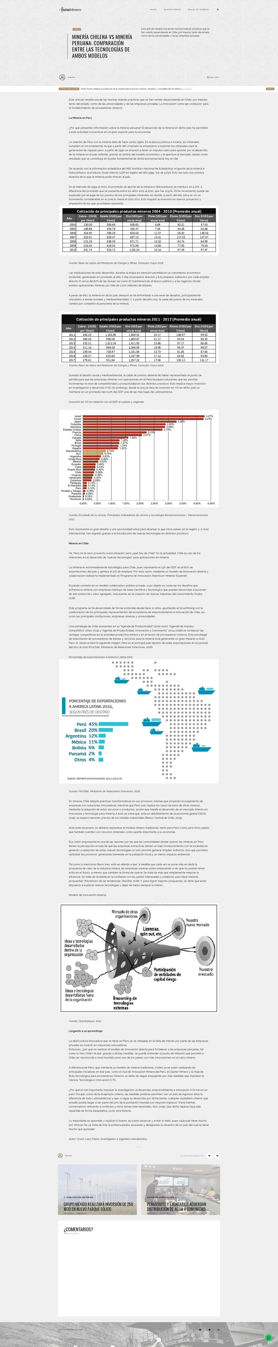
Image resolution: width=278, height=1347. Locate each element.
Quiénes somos (172, 9)
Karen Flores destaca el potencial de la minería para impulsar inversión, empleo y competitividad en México (136, 89)
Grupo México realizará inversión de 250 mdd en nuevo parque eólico (98, 1206)
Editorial (71, 77)
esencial (81, 1213)
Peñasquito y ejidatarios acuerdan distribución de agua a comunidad (176, 1206)
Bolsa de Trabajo (198, 9)
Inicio (153, 9)
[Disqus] (139, 1273)
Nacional (69, 1213)
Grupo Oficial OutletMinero (77, 1339)
